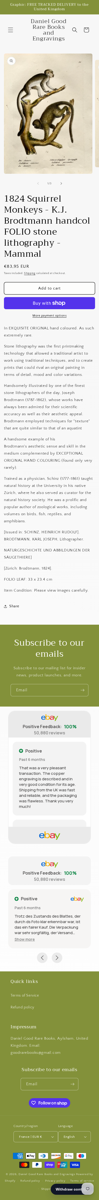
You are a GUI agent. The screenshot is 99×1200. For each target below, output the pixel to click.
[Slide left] (38, 183)
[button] (10, 30)
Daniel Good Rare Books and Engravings (46, 1174)
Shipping (29, 273)
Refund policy (22, 1007)
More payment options (49, 315)
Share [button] (14, 606)
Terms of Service (25, 995)
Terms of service (82, 1180)
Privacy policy (55, 1180)
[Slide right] (61, 183)
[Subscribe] (82, 690)
